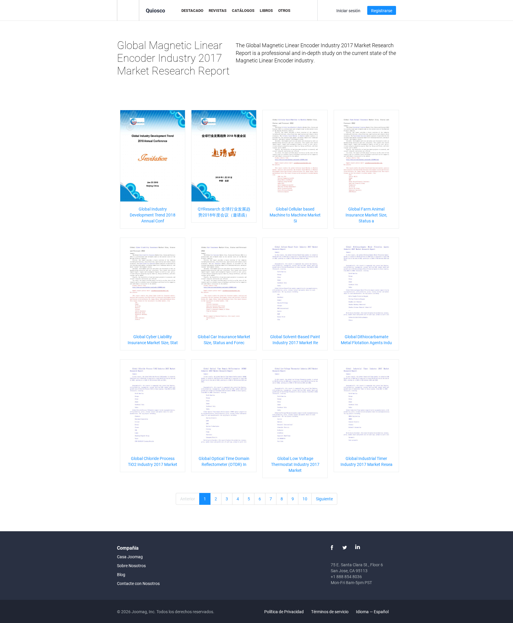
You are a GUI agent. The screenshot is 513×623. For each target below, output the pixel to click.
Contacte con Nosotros (138, 583)
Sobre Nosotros (131, 565)
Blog (121, 574)
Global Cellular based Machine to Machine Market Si (295, 215)
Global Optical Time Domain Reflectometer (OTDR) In (224, 461)
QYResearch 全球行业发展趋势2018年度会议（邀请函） (224, 212)
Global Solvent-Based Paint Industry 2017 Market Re (295, 339)
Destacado (192, 10)
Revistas (218, 10)
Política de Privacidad (284, 611)
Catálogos (243, 10)
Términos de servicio (330, 611)
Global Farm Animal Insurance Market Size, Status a (366, 215)
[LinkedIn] (357, 548)
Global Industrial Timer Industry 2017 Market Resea (366, 461)
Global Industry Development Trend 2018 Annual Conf (152, 215)
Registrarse (381, 10)
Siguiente (324, 499)
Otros (284, 10)
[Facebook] (332, 548)
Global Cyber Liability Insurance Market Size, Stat (153, 339)
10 (305, 499)
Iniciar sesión (348, 10)
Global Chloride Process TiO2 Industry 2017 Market (152, 461)
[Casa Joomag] (128, 10)
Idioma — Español (373, 611)
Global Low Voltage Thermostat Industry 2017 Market (295, 464)
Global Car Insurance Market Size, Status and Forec (224, 339)
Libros (266, 10)
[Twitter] (345, 548)
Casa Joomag (130, 556)
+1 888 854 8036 (346, 576)
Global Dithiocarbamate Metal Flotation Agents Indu (366, 339)
